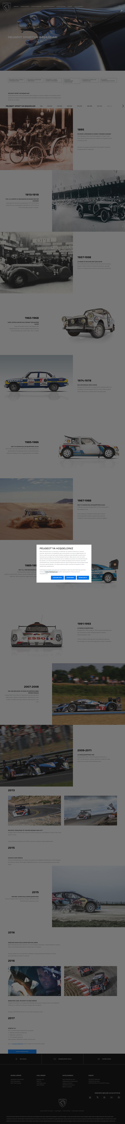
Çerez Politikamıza (51, 571)
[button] (57, 578)
